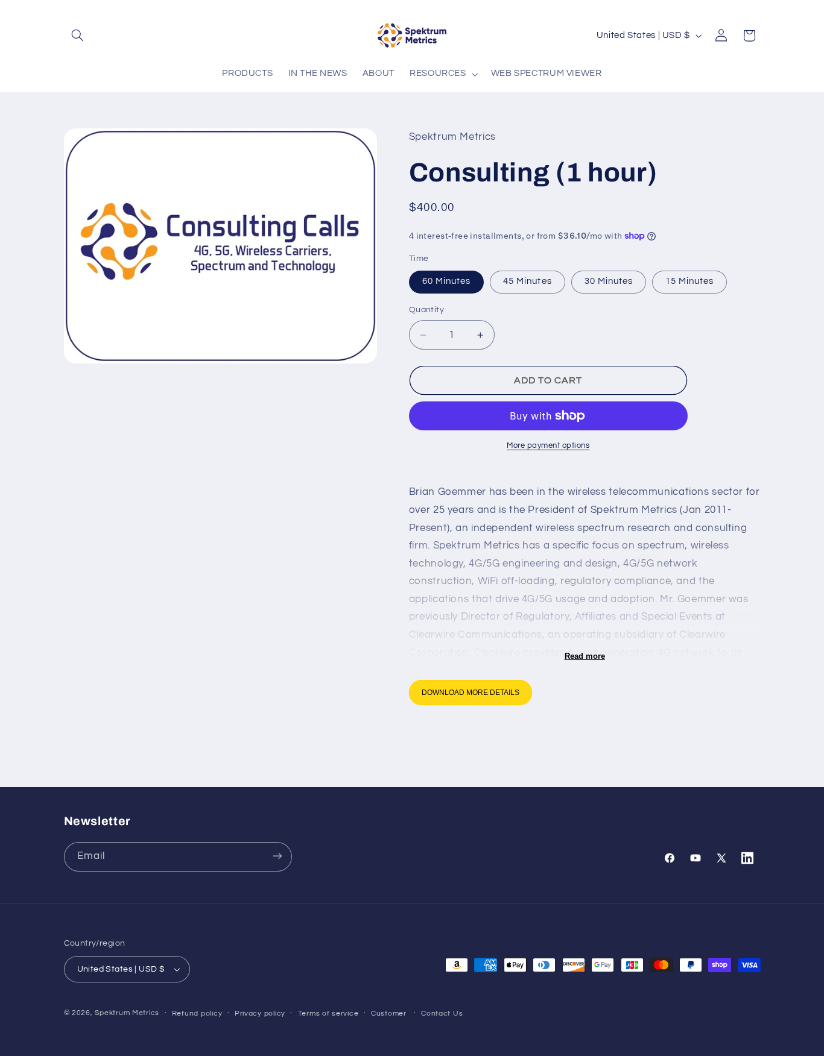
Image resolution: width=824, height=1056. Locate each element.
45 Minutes (527, 281)
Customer (389, 1013)
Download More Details (470, 692)
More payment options (548, 446)
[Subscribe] (277, 856)
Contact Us (442, 1013)
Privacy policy (260, 1013)
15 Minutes (689, 281)
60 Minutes (446, 281)
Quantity (426, 310)
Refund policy (197, 1013)
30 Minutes (609, 281)
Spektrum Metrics (127, 1013)
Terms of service (328, 1013)
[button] (78, 35)
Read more (585, 656)
